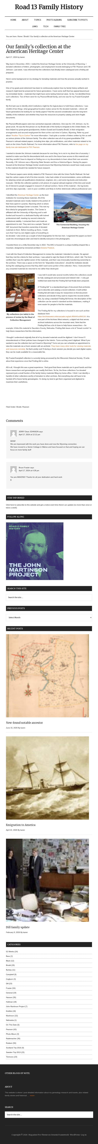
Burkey (9, 970)
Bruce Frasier (24, 468)
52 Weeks (10, 951)
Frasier (9, 988)
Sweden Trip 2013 (13, 1052)
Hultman (9, 1002)
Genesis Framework (60, 1135)
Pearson (25, 407)
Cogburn (9, 979)
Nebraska (10, 1020)
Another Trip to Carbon (21, 135)
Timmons (9, 1057)
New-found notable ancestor (24, 722)
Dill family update (17, 927)
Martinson (10, 1016)
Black (8, 961)
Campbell (10, 974)
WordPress (75, 1135)
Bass (8, 956)
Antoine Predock (47, 248)
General (9, 993)
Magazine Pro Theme (38, 1135)
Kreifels (9, 1011)
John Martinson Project (15, 1006)
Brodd (18, 407)
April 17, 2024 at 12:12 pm (29, 434)
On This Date (11, 1025)
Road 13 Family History (49, 7)
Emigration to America (20, 825)
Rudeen (9, 1043)
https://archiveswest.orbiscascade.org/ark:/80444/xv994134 (62, 316)
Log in (84, 1135)
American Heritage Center (28, 195)
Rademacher (11, 1038)
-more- (32, 1095)
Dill (7, 984)
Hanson (9, 997)
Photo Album (11, 1034)
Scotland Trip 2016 (13, 1048)
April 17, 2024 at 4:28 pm (29, 470)
